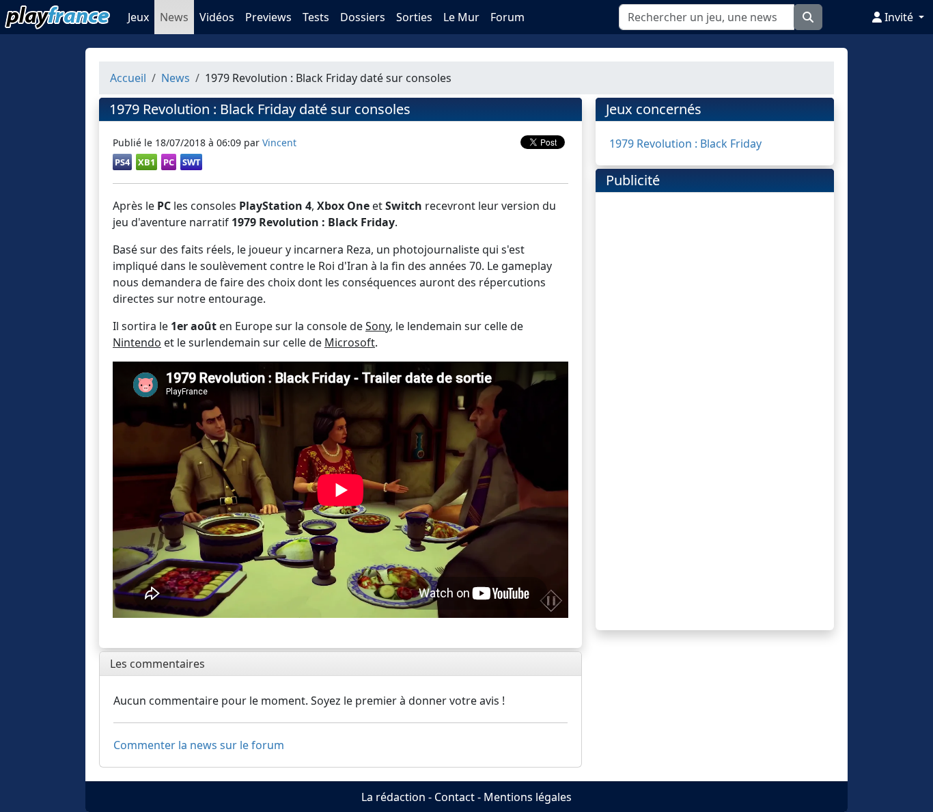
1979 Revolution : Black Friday (685, 143)
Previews (268, 17)
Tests (316, 17)
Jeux (138, 17)
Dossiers (362, 17)
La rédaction (393, 796)
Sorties (414, 17)
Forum (507, 17)
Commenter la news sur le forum (198, 745)
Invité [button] (899, 17)
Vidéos (216, 17)
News (174, 17)
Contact (454, 796)
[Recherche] (808, 17)
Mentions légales (528, 796)
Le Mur (461, 17)
